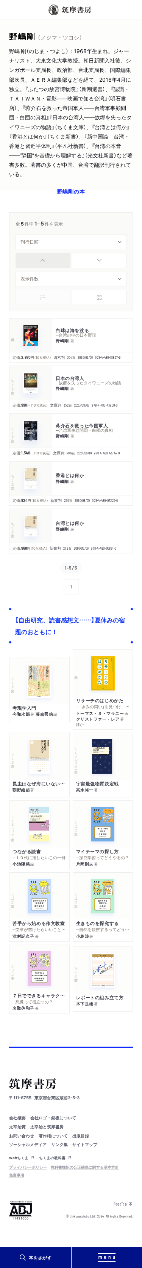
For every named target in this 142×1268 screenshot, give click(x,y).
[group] (71, 260)
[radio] (43, 260)
